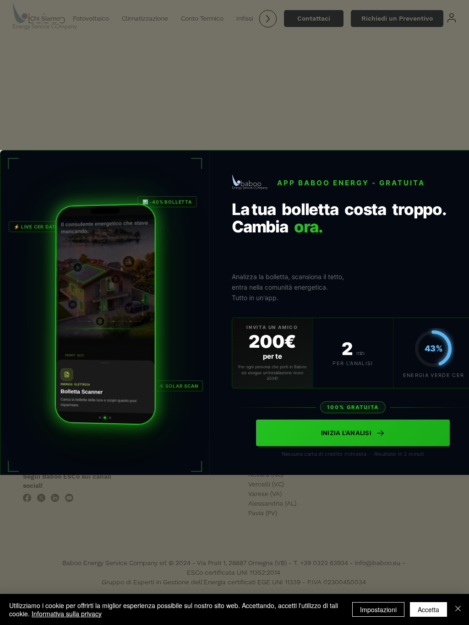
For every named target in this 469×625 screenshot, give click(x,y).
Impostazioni (378, 609)
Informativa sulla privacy (67, 613)
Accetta (428, 609)
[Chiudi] (458, 609)
